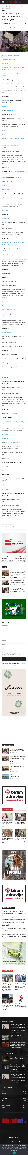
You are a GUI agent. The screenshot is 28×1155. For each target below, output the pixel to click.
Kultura (6, 6)
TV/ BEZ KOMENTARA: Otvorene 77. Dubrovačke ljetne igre (20, 840)
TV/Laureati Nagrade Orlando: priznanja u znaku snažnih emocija (20, 824)
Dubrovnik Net (7, 23)
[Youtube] (19, 1141)
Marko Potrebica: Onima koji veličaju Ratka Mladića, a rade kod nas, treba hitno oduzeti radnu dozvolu (14, 913)
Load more (13, 782)
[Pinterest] (10, 27)
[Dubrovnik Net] (3, 23)
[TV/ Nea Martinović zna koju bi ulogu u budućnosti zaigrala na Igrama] (7, 833)
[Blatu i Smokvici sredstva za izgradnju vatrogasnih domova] (5, 582)
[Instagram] (12, 1141)
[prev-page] (3, 595)
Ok (14, 1152)
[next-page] (5, 595)
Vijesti (3, 577)
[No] (26, 1149)
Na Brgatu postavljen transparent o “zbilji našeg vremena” (16, 1058)
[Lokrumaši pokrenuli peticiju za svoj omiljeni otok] (5, 776)
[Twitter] (6, 27)
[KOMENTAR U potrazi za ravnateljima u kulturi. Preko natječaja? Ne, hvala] (20, 998)
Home (3, 6)
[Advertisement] (14, 727)
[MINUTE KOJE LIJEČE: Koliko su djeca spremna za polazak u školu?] (7, 817)
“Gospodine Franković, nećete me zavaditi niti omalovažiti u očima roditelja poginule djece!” (20, 986)
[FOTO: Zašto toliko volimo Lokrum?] (5, 1037)
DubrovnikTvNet (5, 820)
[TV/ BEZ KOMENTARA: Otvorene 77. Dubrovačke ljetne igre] (20, 833)
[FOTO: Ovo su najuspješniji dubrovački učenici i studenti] (5, 590)
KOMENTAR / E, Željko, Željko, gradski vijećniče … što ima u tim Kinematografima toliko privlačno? (7, 1006)
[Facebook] (3, 27)
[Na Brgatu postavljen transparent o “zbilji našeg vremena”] (5, 1058)
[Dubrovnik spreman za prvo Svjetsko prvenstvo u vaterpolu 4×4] (5, 768)
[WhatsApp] (13, 27)
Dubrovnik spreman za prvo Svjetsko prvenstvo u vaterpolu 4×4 (17, 768)
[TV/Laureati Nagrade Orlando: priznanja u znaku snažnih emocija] (20, 817)
